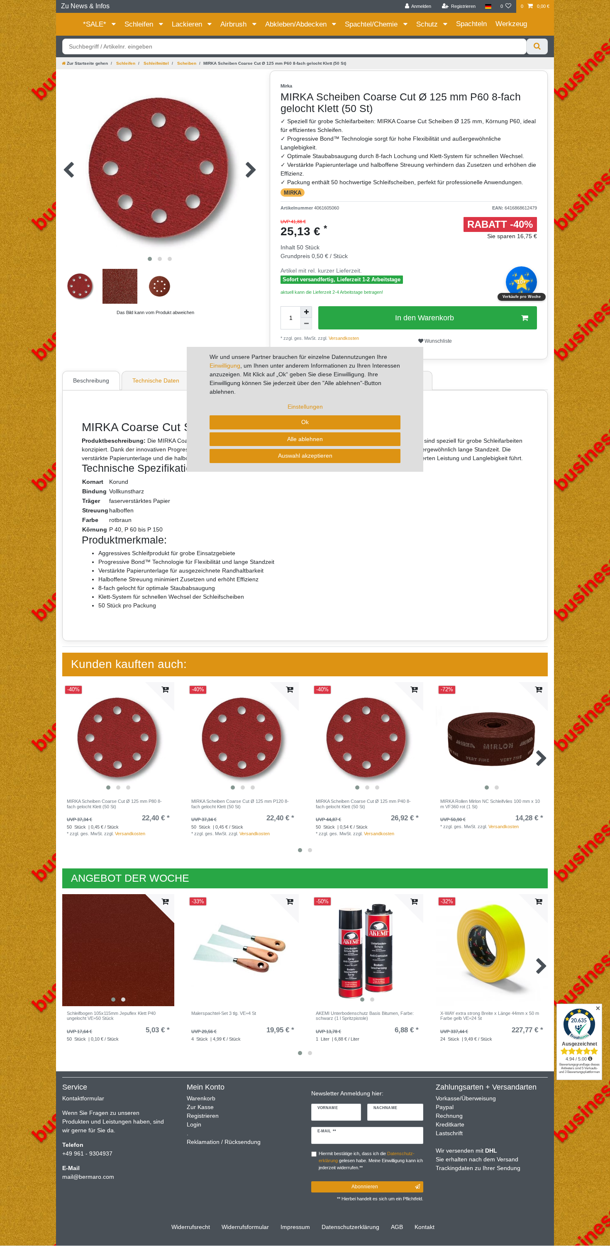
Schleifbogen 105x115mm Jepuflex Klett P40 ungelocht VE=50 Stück (111, 1016)
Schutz (428, 24)
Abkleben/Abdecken (297, 24)
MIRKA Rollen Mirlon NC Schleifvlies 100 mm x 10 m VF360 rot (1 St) (490, 804)
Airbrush (234, 24)
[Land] (487, 6)
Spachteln (471, 24)
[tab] (92, 380)
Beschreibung (91, 380)
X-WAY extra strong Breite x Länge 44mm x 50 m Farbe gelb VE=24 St (489, 1016)
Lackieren (188, 24)
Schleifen (139, 24)
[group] (118, 738)
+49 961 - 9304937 (87, 1153)
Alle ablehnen (305, 439)
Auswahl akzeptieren (305, 455)
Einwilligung (225, 365)
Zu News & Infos (85, 6)
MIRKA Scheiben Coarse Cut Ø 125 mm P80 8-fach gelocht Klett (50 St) (114, 804)
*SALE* (95, 24)
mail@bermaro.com (88, 1176)
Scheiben (186, 63)
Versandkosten (130, 833)
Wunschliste (437, 341)
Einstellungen (305, 406)
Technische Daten (155, 380)
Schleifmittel (155, 63)
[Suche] (537, 46)
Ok (305, 422)
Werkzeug (511, 24)
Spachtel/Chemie (372, 24)
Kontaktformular (83, 1098)
